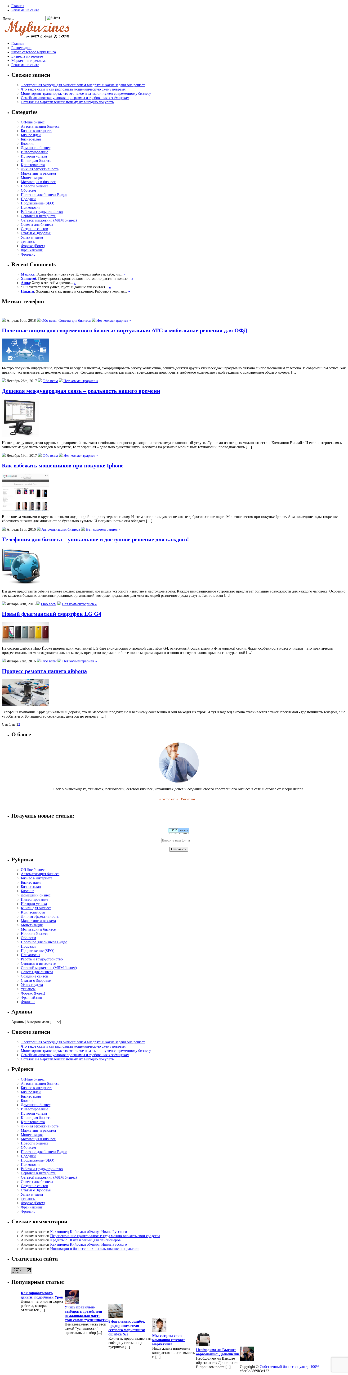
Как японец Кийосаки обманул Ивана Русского (88, 1232)
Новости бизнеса (34, 186)
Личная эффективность (39, 169)
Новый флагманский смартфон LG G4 (51, 614)
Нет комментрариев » (113, 320)
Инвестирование (34, 152)
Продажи (28, 199)
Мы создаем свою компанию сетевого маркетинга (168, 1340)
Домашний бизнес (35, 148)
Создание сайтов (34, 229)
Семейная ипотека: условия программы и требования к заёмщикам (75, 98)
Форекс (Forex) (33, 246)
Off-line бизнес (33, 122)
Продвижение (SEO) (37, 203)
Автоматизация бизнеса (40, 126)
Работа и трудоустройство (42, 212)
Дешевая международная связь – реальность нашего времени (81, 391)
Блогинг (27, 143)
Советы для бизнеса (37, 224)
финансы (28, 242)
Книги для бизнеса (36, 160)
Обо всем (28, 190)
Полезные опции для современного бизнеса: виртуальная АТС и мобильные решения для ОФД (124, 330)
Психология (30, 207)
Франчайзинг (32, 250)
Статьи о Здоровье (36, 233)
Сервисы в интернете (38, 216)
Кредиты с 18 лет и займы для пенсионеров (85, 1240)
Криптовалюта (33, 165)
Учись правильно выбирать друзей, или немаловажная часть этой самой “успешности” (86, 1313)
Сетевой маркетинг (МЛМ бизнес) (49, 220)
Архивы (18, 1022)
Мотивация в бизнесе (38, 182)
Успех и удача (32, 237)
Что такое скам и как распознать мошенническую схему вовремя (73, 89)
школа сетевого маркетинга (33, 52)
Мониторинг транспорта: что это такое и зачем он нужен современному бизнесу (86, 93)
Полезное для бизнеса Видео (44, 195)
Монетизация (32, 178)
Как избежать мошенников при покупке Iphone (63, 465)
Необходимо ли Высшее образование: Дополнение (218, 1352)
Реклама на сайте (25, 10)
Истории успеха (34, 156)
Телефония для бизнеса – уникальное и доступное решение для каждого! (95, 539)
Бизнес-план (31, 139)
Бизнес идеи (31, 135)
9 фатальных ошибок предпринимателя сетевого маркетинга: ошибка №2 (126, 1327)
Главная (17, 6)
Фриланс (28, 254)
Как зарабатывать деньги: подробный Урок (42, 1295)
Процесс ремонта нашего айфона (44, 671)
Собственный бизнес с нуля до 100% (289, 1367)
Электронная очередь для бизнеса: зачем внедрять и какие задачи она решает (83, 85)
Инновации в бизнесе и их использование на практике (94, 1249)
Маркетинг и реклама (28, 61)
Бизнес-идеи (21, 48)
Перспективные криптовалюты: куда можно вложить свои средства (105, 1236)
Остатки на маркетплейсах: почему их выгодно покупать (67, 102)
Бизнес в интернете (27, 56)
